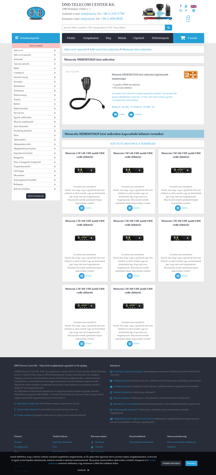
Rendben (191, 463)
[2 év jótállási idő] (190, 71)
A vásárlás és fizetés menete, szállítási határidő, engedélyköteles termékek (156, 386)
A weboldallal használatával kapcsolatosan (46, 409)
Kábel (16, 68)
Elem (16, 135)
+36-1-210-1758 (113, 13)
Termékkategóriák (29, 38)
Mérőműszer (19, 86)
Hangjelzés (19, 157)
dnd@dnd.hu (87, 18)
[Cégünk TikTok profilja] (186, 10)
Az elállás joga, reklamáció (134, 392)
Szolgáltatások (91, 38)
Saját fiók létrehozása (62, 442)
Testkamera (19, 90)
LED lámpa (19, 171)
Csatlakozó (19, 72)
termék (192, 38)
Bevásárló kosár (60, 451)
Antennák (18, 59)
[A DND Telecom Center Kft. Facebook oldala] (181, 6)
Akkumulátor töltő (22, 144)
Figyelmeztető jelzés (23, 153)
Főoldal (71, 38)
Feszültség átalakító (23, 130)
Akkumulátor (20, 139)
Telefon (17, 99)
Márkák (122, 38)
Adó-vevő (18, 50)
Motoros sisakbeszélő (23, 121)
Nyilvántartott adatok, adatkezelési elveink (46, 403)
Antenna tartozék (21, 64)
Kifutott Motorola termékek (133, 143)
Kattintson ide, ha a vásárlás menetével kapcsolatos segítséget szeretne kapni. (157, 380)
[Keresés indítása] (168, 27)
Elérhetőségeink (160, 38)
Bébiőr (17, 104)
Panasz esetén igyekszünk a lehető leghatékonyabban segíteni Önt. (156, 404)
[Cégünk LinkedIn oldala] (193, 10)
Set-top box (19, 113)
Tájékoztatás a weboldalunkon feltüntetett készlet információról (151, 398)
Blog (108, 38)
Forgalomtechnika (22, 166)
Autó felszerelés (21, 126)
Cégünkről (138, 38)
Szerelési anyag (21, 77)
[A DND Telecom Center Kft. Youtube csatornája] (186, 6)
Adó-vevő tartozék (22, 55)
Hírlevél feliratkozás (36, 196)
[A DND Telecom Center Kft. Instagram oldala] (180, 10)
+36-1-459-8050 (112, 18)
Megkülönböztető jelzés (25, 148)
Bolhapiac (18, 184)
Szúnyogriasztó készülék (25, 180)
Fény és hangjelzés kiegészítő (27, 162)
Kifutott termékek (22, 189)
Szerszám (18, 81)
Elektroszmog (20, 95)
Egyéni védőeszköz (23, 117)
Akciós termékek (36, 45)
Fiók (55, 447)
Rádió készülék (21, 108)
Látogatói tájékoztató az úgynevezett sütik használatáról (50, 415)
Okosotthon (19, 175)
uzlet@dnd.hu (88, 13)
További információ (171, 463)
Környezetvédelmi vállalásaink (181, 442)
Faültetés (171, 447)
